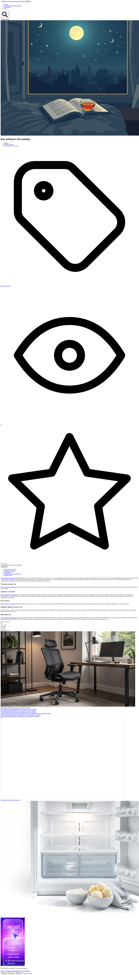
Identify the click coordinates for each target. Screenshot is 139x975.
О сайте (6, 4)
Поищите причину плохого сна (12, 574)
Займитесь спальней (9, 571)
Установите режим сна (10, 569)
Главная (6, 143)
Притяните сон (8, 575)
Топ (5, 8)
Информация (26, 971)
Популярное (7, 7)
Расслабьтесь (7, 572)
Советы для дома (8, 144)
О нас (2, 971)
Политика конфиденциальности (12, 5)
